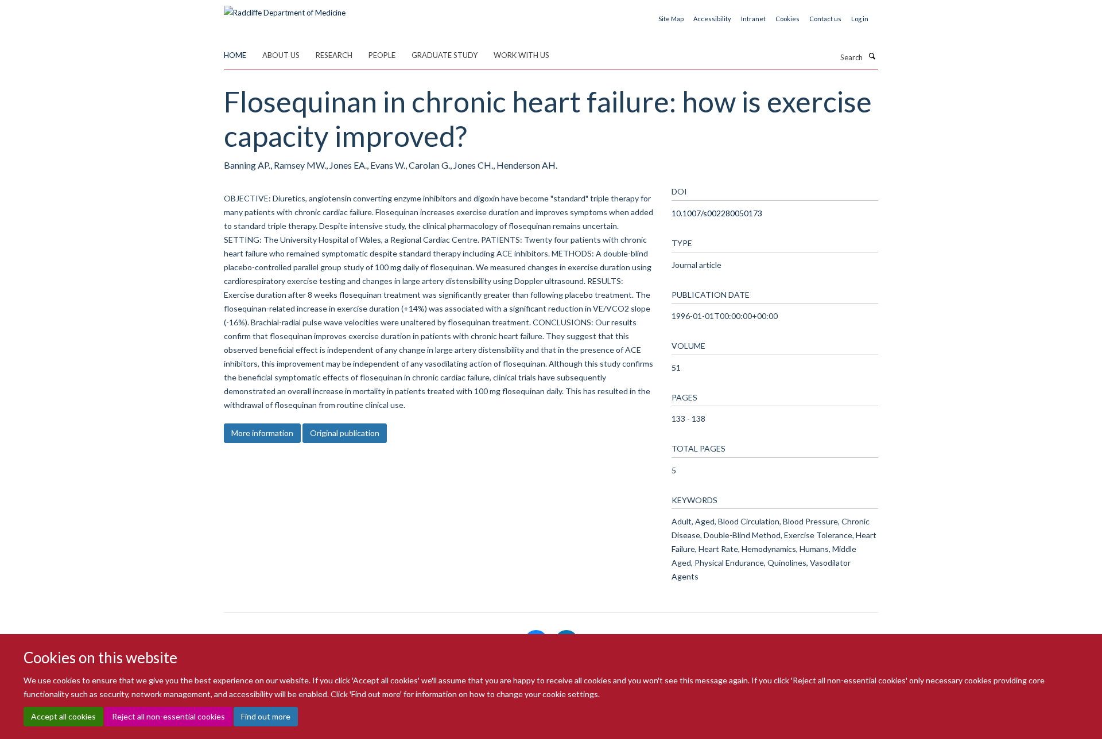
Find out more (265, 716)
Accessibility (712, 18)
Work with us (521, 55)
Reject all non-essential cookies (168, 716)
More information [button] (262, 433)
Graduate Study (445, 55)
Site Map (671, 18)
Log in (859, 18)
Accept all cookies (63, 716)
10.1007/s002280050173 (717, 213)
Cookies (787, 18)
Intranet (753, 18)
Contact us (825, 18)
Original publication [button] (344, 433)
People (381, 55)
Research (334, 55)
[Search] (872, 56)
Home (235, 55)
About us (281, 55)
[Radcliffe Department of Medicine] (285, 8)
